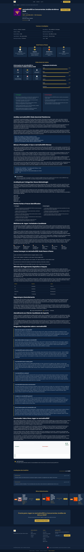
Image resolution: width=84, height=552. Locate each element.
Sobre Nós (44, 532)
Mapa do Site (45, 541)
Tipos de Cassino (32, 550)
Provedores (37, 550)
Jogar (38, 499)
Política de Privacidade (46, 533)
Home (34, 1)
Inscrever (67, 535)
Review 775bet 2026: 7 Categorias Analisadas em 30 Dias (25, 497)
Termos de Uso (45, 535)
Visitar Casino (65, 9)
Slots (42, 1)
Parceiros (44, 539)
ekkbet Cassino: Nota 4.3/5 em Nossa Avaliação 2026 (53, 497)
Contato (32, 536)
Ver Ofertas (66, 1)
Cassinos (32, 535)
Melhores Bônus (33, 533)
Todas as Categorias (51, 550)
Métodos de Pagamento (43, 550)
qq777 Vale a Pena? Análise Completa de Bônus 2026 (80, 497)
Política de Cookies (46, 536)
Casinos (38, 1)
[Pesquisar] (61, 2)
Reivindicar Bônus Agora (42, 520)
